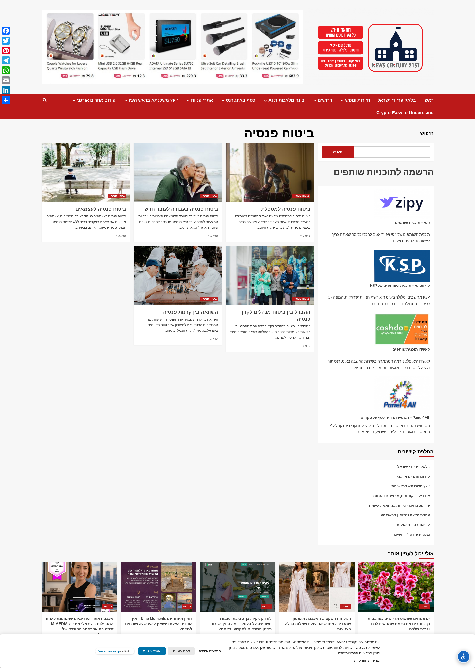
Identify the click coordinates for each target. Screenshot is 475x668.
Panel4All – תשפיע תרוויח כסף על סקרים (395, 417)
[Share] (6, 100)
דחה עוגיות (181, 651)
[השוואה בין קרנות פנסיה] (178, 275)
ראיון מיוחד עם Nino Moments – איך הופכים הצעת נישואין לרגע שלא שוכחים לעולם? (158, 623)
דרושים (325, 100)
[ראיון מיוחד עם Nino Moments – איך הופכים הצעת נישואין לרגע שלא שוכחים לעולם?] (158, 587)
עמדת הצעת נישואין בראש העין (404, 515)
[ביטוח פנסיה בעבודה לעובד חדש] (178, 172)
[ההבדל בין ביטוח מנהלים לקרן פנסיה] (270, 275)
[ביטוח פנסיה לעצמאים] (86, 172)
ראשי (428, 100)
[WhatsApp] (6, 70)
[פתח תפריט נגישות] (463, 656)
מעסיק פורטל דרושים (412, 534)
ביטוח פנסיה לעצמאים (100, 209)
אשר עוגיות (152, 651)
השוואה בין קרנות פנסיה (190, 312)
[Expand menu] (342, 100)
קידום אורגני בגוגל (109, 651)
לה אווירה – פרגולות (413, 524)
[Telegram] (6, 60)
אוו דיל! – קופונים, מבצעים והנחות (401, 495)
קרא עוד (305, 236)
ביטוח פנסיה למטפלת (285, 209)
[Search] (45, 100)
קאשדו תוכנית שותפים (411, 349)
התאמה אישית (210, 651)
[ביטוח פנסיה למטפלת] (270, 172)
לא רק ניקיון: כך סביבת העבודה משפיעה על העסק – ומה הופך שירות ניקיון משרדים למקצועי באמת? (241, 623)
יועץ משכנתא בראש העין (153, 100)
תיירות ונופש (357, 100)
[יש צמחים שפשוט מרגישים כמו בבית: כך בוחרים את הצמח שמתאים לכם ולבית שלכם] (396, 587)
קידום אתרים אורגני (96, 100)
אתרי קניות (202, 100)
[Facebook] (6, 31)
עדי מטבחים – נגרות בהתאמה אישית (399, 505)
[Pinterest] (6, 50)
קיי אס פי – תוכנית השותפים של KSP (400, 285)
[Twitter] (6, 41)
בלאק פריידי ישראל (397, 100)
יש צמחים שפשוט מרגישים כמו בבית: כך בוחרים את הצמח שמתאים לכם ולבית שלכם (398, 623)
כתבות (424, 606)
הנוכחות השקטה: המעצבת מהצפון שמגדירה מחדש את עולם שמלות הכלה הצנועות (318, 623)
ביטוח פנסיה (301, 195)
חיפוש (427, 133)
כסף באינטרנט (240, 100)
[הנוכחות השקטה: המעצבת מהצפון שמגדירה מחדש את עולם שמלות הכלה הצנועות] (317, 587)
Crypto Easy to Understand (405, 112)
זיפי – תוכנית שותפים (412, 222)
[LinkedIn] (6, 90)
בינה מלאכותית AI (286, 100)
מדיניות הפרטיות (367, 660)
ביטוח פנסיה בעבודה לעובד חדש (181, 209)
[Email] (6, 80)
